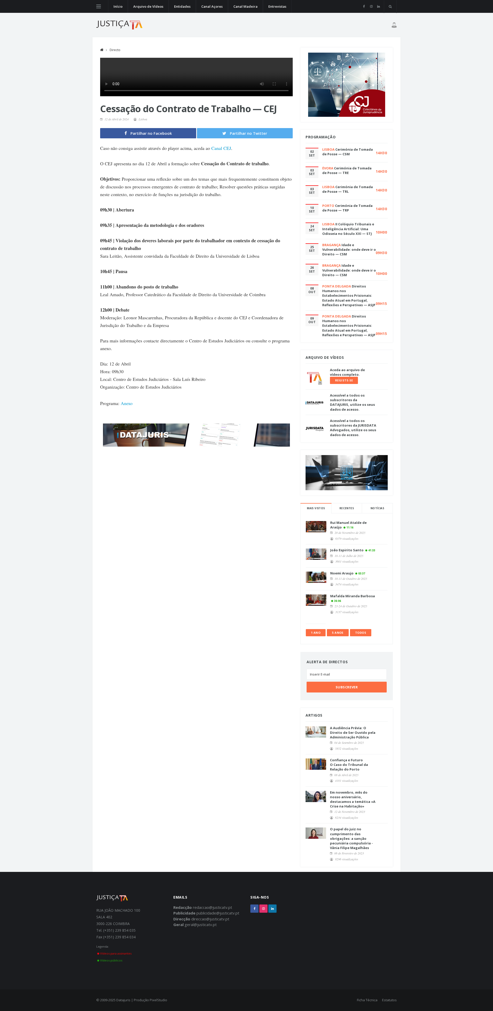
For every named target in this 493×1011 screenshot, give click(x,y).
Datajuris (123, 1000)
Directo (115, 50)
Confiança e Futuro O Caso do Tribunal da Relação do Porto (349, 765)
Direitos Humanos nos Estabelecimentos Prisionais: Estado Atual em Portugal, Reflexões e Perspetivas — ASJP (348, 295)
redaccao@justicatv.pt (212, 907)
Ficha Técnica (367, 1000)
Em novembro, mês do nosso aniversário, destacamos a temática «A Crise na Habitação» (352, 799)
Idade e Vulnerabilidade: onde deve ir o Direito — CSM (349, 249)
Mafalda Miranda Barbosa (352, 596)
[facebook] (364, 6)
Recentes (346, 508)
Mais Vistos (316, 508)
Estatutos (389, 1000)
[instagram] (371, 6)
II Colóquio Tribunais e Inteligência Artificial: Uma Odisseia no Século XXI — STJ (348, 229)
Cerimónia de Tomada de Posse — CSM (347, 151)
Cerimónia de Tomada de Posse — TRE (347, 170)
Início (117, 6)
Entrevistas (277, 6)
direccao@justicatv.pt (210, 918)
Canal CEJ (221, 148)
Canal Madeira (245, 6)
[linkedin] (378, 6)
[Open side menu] (98, 6)
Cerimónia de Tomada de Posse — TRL (347, 189)
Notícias (377, 508)
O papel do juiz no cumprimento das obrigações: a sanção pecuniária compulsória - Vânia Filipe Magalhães (351, 838)
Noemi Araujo (342, 573)
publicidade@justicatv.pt (217, 913)
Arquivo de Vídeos (148, 6)
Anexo (126, 403)
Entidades (182, 6)
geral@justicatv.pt (201, 924)
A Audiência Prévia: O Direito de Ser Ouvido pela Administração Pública (352, 732)
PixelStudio (158, 1000)
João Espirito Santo (347, 550)
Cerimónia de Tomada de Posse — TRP (347, 208)
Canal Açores (212, 6)
